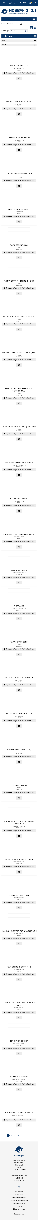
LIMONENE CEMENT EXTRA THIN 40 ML (19, 317)
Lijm (21, 24)
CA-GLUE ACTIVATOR (19, 570)
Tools (16, 24)
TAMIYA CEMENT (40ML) (19, 245)
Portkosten (19, 1206)
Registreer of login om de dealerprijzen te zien (20, 73)
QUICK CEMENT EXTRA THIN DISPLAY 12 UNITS (19, 1004)
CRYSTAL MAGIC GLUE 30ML (19, 138)
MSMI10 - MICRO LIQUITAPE (19, 209)
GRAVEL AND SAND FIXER (19, 895)
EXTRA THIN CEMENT (19, 498)
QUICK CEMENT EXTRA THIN (19, 967)
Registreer (23, 3)
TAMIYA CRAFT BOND (19, 642)
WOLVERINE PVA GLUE (19, 66)
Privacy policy (19, 1194)
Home (3, 24)
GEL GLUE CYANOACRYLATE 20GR (19, 463)
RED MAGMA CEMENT (19, 1077)
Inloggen (14, 3)
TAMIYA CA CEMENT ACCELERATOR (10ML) (19, 353)
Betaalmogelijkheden (19, 1203)
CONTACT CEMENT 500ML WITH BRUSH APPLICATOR (19, 823)
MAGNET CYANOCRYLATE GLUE (19, 102)
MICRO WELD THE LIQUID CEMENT (19, 678)
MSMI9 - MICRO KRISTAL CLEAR (19, 714)
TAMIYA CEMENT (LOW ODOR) (19, 749)
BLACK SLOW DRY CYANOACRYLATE (19, 1113)
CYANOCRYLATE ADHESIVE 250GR (19, 859)
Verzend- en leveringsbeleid (19, 1200)
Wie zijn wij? (19, 1191)
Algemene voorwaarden (19, 1197)
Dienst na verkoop (19, 1209)
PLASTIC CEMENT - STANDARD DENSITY (19, 534)
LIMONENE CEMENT (19, 785)
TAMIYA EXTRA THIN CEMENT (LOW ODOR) (19, 427)
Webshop (10, 24)
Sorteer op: (5, 31)
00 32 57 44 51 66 (20, 1170)
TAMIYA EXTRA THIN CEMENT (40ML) (19, 281)
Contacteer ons (19, 1214)
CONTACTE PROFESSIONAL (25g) (19, 173)
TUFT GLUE (19, 606)
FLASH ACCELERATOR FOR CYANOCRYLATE (19, 931)
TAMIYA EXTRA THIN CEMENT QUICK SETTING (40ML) (19, 390)
